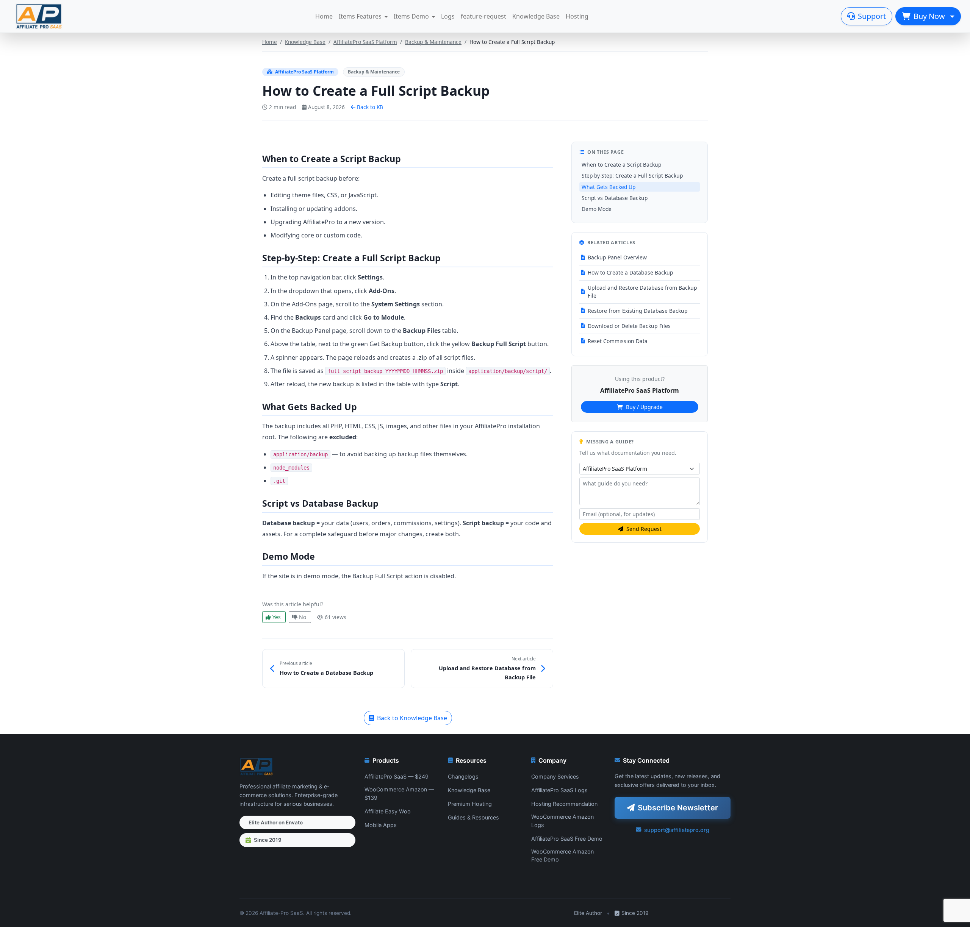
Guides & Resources (473, 817)
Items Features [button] (360, 16)
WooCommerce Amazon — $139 (399, 793)
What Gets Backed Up (608, 186)
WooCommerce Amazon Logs (562, 820)
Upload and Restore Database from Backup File (642, 291)
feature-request (483, 16)
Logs (448, 16)
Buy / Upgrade (644, 406)
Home (324, 16)
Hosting (577, 16)
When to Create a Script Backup (621, 164)
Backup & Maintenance (433, 41)
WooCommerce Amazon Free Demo (562, 855)
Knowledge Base (536, 16)
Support (872, 16)
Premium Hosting (470, 804)
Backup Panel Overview (617, 257)
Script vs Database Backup (615, 197)
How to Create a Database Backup (630, 272)
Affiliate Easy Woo (388, 811)
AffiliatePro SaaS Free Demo (566, 838)
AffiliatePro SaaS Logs (559, 790)
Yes (276, 617)
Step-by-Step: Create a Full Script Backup (632, 175)
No (302, 617)
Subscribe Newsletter (678, 807)
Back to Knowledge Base (412, 718)
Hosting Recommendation (564, 804)
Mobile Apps (381, 825)
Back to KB (370, 107)
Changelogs (463, 776)
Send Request (644, 528)
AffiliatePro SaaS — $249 (397, 776)
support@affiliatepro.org (676, 830)
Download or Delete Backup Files (629, 325)
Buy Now (930, 16)
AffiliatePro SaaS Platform (365, 41)
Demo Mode (597, 208)
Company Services (555, 776)
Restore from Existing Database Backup (638, 310)
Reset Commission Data (618, 341)
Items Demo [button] (411, 16)
